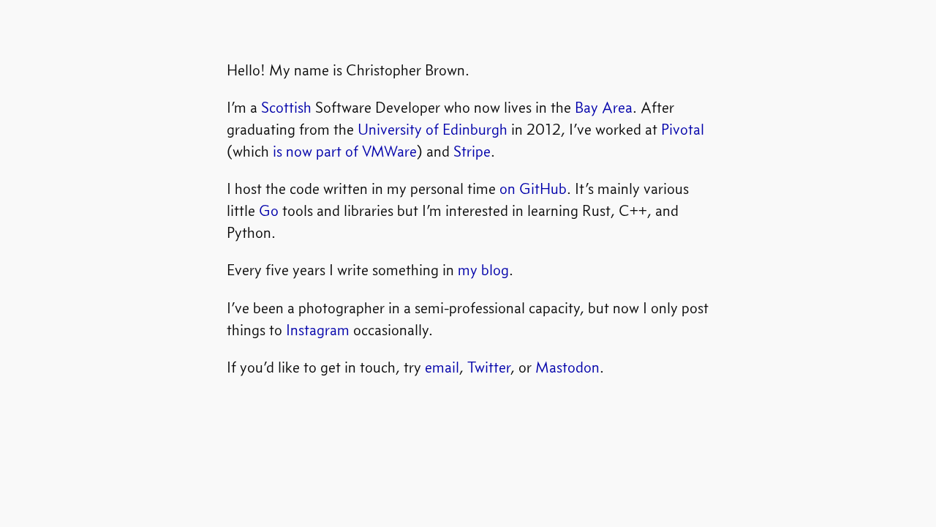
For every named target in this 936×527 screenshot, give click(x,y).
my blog (483, 270)
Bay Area (604, 107)
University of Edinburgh (432, 129)
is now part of (315, 151)
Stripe (472, 151)
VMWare (389, 151)
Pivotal (682, 129)
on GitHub (533, 188)
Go (269, 210)
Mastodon (567, 367)
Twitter (488, 367)
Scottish (286, 107)
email (442, 367)
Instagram (318, 330)
